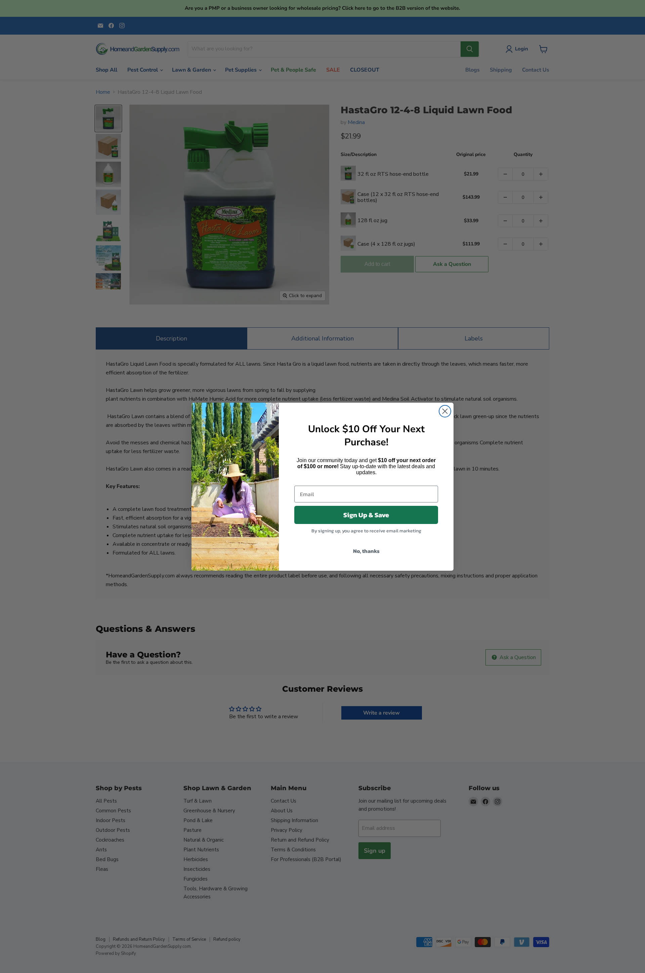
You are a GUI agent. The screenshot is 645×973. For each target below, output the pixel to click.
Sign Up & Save (366, 515)
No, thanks (366, 551)
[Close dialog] (445, 411)
